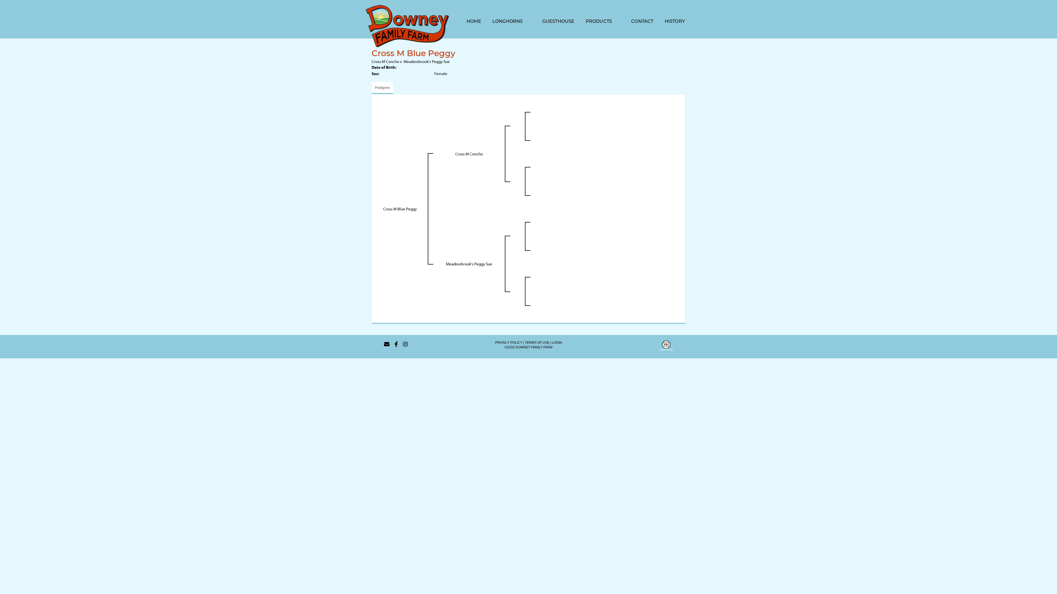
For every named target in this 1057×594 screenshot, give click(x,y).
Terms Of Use (537, 343)
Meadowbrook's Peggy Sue (427, 61)
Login (557, 343)
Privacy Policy (508, 343)
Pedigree (382, 87)
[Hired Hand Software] (666, 346)
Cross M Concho (385, 61)
